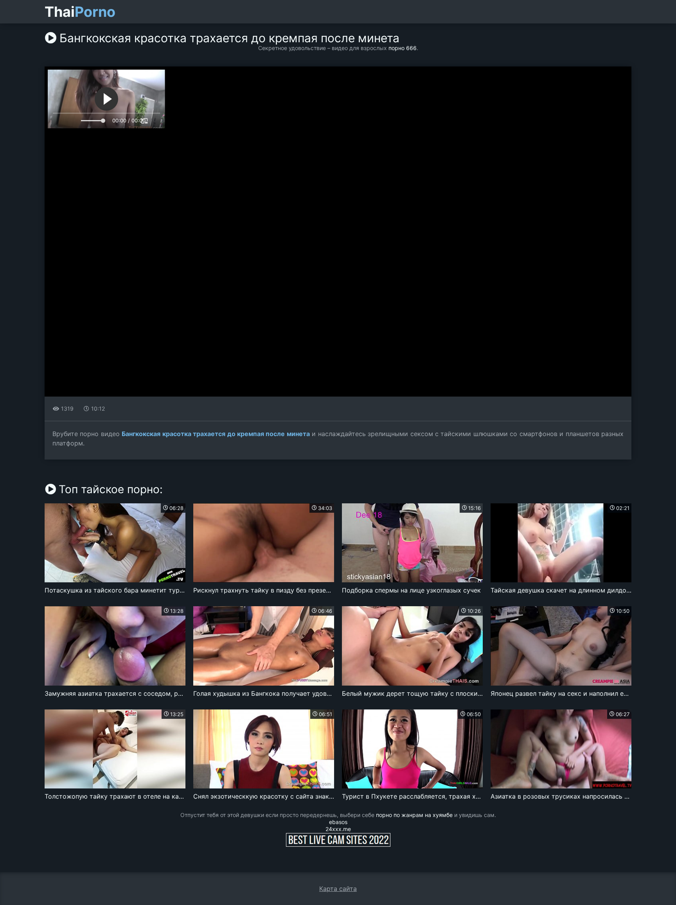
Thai (80, 12)
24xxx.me (338, 829)
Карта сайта (338, 888)
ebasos (338, 822)
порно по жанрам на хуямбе (414, 815)
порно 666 (402, 48)
